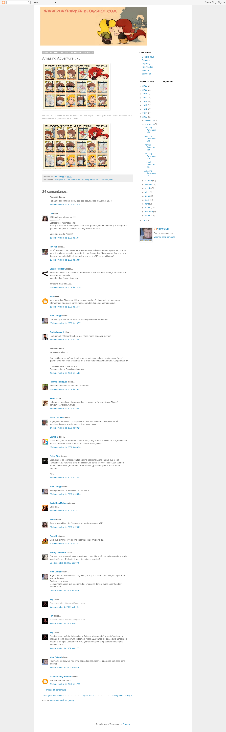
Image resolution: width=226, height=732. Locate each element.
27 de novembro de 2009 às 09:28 (65, 447)
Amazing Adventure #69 (150, 138)
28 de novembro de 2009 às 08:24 (65, 494)
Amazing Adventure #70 (150, 130)
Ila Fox (53, 520)
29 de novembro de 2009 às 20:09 (65, 527)
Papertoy (146, 64)
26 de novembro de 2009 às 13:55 (65, 260)
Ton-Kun (53, 247)
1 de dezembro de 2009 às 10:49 (64, 563)
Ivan (52, 296)
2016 (145, 90)
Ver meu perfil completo (164, 237)
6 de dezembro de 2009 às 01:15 (64, 648)
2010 (145, 113)
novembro (149, 124)
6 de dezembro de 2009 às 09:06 (64, 667)
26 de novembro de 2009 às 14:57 (65, 323)
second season (102, 179)
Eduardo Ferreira (58, 269)
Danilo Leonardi (57, 332)
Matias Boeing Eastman (61, 676)
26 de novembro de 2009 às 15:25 (65, 373)
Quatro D (54, 437)
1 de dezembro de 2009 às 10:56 (64, 590)
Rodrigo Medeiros (58, 552)
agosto (148, 188)
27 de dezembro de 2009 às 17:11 (65, 684)
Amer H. (53, 536)
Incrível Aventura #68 (149, 147)
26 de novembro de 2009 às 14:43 (65, 307)
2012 (145, 105)
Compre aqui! (148, 57)
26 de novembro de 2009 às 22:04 (65, 409)
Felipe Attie (55, 456)
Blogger (126, 724)
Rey (51, 599)
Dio (51, 213)
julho (147, 192)
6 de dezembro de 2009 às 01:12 (64, 623)
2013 (145, 101)
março (148, 208)
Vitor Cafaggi (56, 315)
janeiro (148, 215)
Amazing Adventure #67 (150, 173)
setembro (149, 184)
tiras (111, 179)
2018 (145, 86)
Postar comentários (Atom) (62, 700)
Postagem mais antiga (122, 696)
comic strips (76, 179)
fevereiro (149, 211)
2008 (145, 220)
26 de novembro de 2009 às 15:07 (65, 340)
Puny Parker (90, 179)
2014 (145, 98)
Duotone (146, 60)
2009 (145, 117)
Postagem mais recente (53, 696)
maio (147, 200)
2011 (145, 109)
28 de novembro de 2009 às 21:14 (65, 511)
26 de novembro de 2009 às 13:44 (65, 238)
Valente (145, 70)
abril (147, 204)
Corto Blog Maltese (59, 503)
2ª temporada (59, 179)
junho (147, 196)
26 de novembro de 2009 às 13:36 (65, 205)
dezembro (149, 120)
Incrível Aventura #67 (149, 164)
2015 (145, 94)
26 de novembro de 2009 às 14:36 (65, 287)
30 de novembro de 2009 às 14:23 (65, 543)
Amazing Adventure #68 (150, 156)
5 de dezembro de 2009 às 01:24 (64, 607)
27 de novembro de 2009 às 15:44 (65, 478)
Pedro (52, 398)
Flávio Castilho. (57, 418)
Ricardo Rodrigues (58, 382)
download (146, 74)
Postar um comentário (56, 690)
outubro (148, 180)
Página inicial (88, 696)
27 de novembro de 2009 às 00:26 (65, 428)
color (68, 179)
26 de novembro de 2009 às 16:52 (65, 389)
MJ (83, 179)
